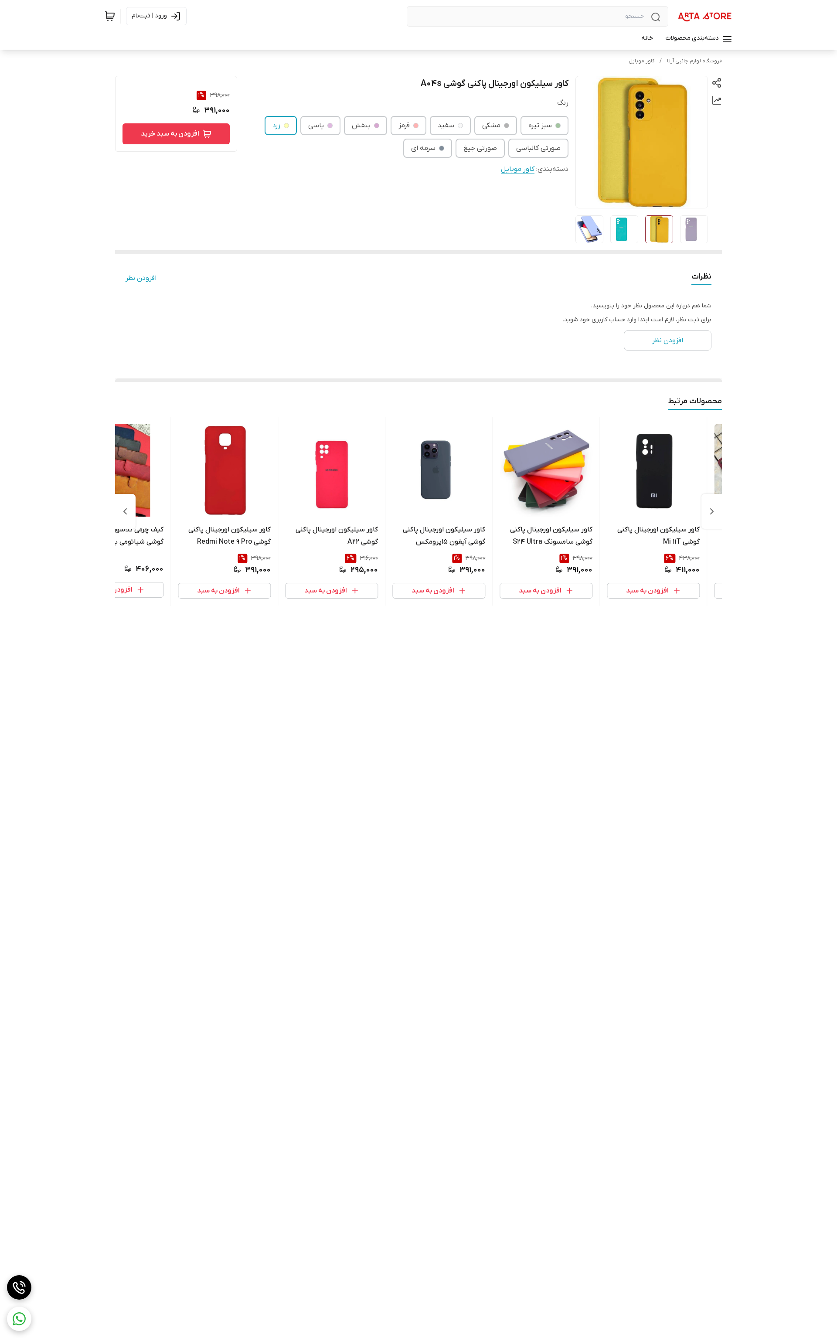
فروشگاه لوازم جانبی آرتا (694, 61)
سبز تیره (540, 125)
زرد (276, 125)
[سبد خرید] (110, 16)
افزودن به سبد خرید (170, 133)
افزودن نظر (141, 278)
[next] (125, 511)
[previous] (711, 511)
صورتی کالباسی (538, 148)
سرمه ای (423, 148)
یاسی (316, 125)
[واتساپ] (19, 1319)
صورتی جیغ (480, 148)
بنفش (361, 125)
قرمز (404, 125)
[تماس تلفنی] (19, 1287)
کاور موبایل (641, 61)
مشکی (491, 125)
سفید (446, 125)
